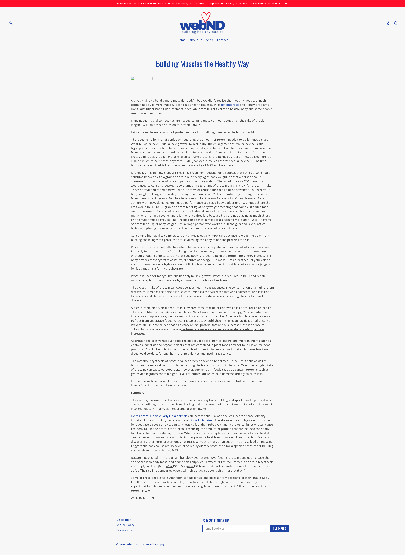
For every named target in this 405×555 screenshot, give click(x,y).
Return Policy (125, 525)
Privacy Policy (125, 530)
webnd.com (132, 544)
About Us (195, 40)
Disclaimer (123, 520)
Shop (209, 40)
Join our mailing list (215, 520)
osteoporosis (230, 105)
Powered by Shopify (153, 544)
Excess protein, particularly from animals (159, 416)
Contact (222, 40)
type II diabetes (201, 420)
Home (181, 40)
